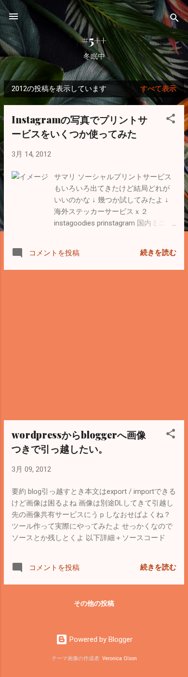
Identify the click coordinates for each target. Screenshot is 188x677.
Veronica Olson (119, 658)
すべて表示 (158, 88)
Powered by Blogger (100, 639)
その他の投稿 (94, 603)
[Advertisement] (94, 345)
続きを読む (158, 252)
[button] (170, 120)
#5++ (94, 40)
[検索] (174, 19)
